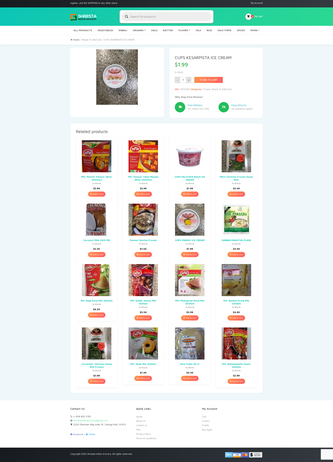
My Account (257, 3)
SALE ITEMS (224, 30)
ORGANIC (138, 30)
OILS (198, 30)
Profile (205, 425)
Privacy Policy (143, 434)
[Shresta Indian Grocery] (83, 17)
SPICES (241, 30)
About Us (141, 421)
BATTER (168, 30)
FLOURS (183, 30)
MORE (254, 30)
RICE (209, 30)
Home (139, 416)
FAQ (138, 429)
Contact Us (141, 425)
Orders (206, 421)
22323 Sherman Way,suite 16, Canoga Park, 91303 (99, 424)
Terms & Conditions (146, 438)
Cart (204, 416)
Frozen (207, 89)
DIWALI (123, 30)
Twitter (92, 434)
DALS (154, 30)
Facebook (77, 434)
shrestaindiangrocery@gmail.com (90, 420)
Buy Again (207, 429)
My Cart (257, 16)
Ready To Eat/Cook (92, 39)
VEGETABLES (105, 30)
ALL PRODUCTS (83, 30)
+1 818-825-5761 (81, 416)
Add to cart (210, 79)
